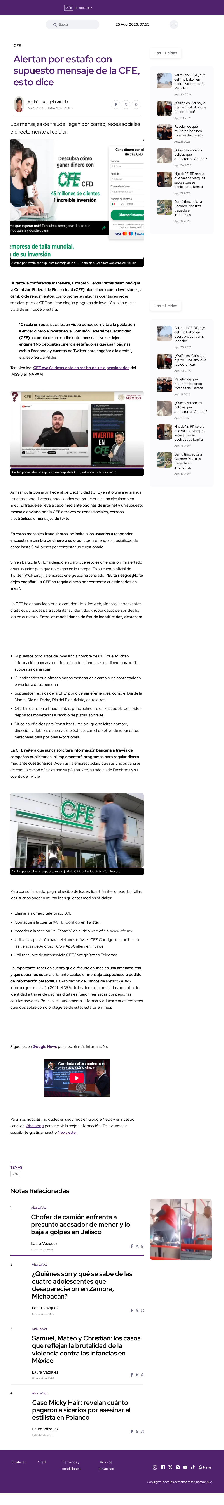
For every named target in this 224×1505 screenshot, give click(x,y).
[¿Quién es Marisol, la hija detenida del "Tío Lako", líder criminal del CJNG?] (164, 108)
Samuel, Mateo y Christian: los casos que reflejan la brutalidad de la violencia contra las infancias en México (86, 1349)
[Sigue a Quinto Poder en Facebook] (163, 1467)
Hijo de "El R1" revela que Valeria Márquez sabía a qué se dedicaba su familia (189, 180)
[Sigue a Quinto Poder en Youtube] (185, 1467)
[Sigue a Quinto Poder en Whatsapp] (155, 1467)
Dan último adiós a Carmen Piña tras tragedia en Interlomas (188, 208)
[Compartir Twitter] (126, 104)
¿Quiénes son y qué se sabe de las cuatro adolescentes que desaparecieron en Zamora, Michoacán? (82, 1284)
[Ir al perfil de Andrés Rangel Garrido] (19, 103)
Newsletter (67, 1132)
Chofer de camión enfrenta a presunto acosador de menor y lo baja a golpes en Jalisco (80, 1224)
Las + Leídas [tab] (165, 52)
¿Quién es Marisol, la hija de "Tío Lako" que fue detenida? (190, 107)
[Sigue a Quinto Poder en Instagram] (178, 1467)
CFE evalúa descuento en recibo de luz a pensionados (81, 367)
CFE (15, 1173)
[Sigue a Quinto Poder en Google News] (205, 1467)
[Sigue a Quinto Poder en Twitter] (170, 1467)
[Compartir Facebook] (116, 104)
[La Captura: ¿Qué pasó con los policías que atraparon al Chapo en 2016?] (164, 155)
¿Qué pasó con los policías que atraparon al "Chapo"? (190, 154)
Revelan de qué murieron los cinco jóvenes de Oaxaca (188, 131)
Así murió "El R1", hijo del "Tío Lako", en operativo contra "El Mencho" (189, 81)
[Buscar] (55, 24)
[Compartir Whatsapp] (136, 104)
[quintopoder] (78, 7)
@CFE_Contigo (66, 922)
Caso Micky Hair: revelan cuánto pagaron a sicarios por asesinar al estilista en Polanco (81, 1410)
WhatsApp (35, 1125)
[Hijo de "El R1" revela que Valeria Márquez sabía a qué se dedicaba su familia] (164, 179)
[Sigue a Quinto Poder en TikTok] (193, 1467)
